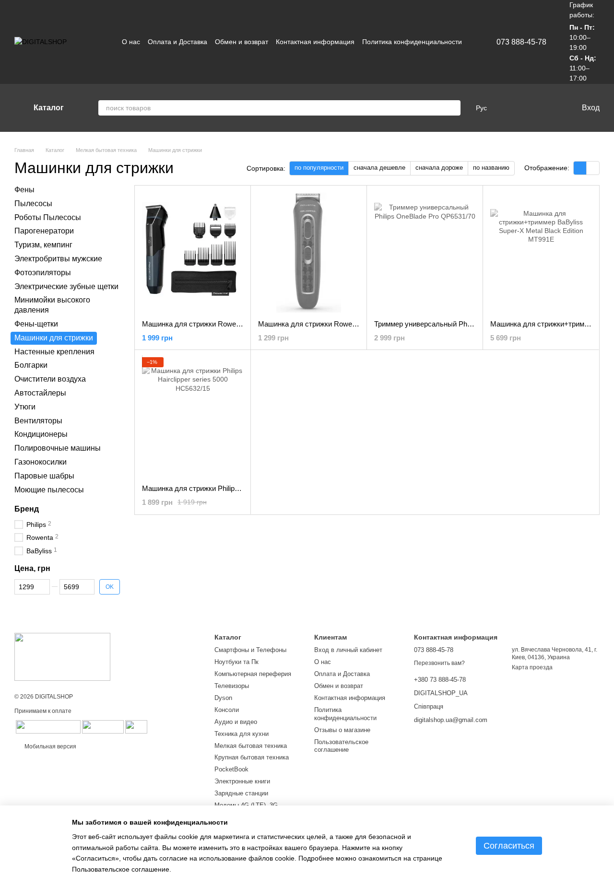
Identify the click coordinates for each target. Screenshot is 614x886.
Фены (24, 190)
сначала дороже (439, 167)
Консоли (226, 709)
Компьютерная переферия (252, 673)
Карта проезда (532, 667)
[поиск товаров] (452, 108)
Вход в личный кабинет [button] (348, 649)
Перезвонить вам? (439, 663)
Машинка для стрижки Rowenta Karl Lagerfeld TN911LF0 (349, 324)
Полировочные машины (57, 448)
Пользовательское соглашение (341, 746)
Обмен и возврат (241, 42)
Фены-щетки (36, 324)
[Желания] (529, 108)
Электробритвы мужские (58, 259)
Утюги (24, 407)
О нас (131, 42)
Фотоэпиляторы (42, 272)
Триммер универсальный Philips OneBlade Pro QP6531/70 (468, 324)
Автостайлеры (40, 393)
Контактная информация (315, 42)
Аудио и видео (235, 721)
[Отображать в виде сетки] (580, 168)
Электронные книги (242, 781)
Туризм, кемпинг (43, 245)
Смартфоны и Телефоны (250, 649)
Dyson (223, 697)
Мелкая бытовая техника (250, 745)
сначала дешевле (379, 167)
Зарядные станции (241, 793)
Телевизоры (231, 685)
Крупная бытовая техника (251, 757)
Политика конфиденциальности (412, 42)
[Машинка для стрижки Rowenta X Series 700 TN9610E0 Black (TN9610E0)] (192, 253)
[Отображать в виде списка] (593, 168)
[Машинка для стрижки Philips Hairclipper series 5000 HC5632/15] (192, 417)
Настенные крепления (54, 351)
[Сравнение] (510, 108)
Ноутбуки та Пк (236, 661)
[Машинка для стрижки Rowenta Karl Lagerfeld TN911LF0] (308, 253)
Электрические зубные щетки (66, 286)
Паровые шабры (44, 476)
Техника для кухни (241, 733)
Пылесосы (33, 203)
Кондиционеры (41, 434)
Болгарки (30, 365)
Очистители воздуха (50, 379)
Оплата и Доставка (177, 42)
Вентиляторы (38, 420)
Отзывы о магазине (342, 730)
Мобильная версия (49, 746)
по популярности (319, 167)
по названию (491, 167)
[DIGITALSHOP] (62, 656)
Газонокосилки (40, 462)
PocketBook (231, 769)
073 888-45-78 (521, 42)
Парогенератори (44, 231)
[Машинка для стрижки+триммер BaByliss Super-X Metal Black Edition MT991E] (540, 253)
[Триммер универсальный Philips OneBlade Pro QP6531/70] (424, 253)
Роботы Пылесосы (47, 217)
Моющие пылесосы (49, 489)
